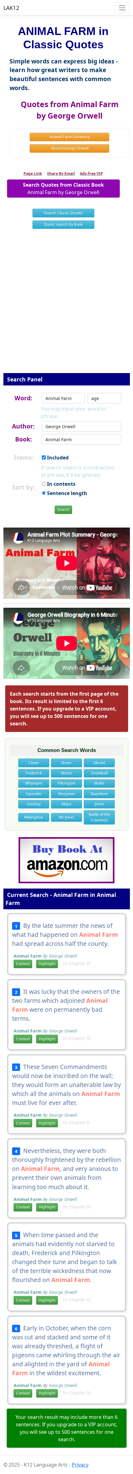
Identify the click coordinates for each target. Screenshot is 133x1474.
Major (67, 804)
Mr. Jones (67, 817)
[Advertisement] (66, 305)
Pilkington (66, 783)
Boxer (67, 762)
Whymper (33, 783)
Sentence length (66, 493)
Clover (33, 762)
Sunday (34, 804)
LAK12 (11, 7)
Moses (66, 773)
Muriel (99, 762)
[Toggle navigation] (122, 7)
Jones (99, 804)
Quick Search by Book (63, 224)
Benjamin (66, 793)
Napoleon (99, 793)
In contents (60, 483)
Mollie (99, 783)
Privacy (80, 1464)
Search (63, 509)
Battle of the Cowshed (99, 817)
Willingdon (33, 817)
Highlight (47, 963)
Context (23, 963)
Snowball (99, 773)
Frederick (33, 773)
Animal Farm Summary (69, 136)
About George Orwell (69, 148)
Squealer (34, 793)
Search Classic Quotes (63, 212)
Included (57, 457)
